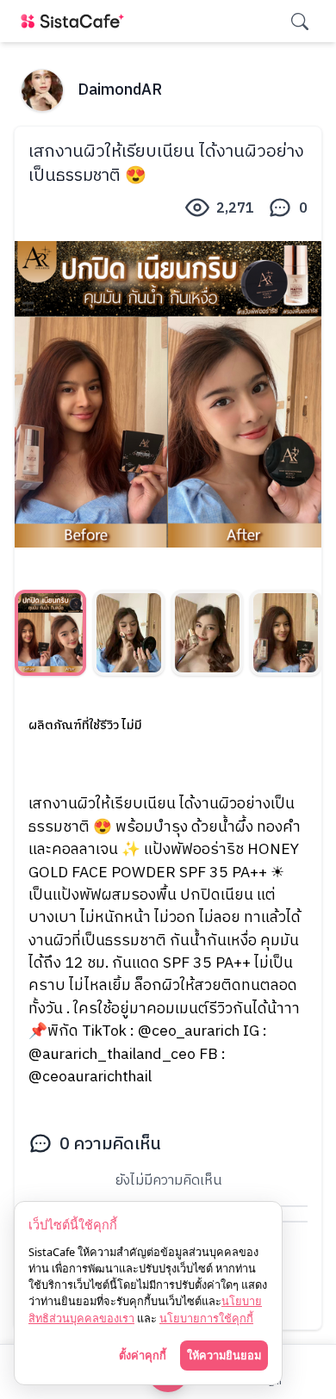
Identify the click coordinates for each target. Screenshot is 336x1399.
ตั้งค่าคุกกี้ (142, 1355)
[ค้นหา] (299, 21)
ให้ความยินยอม (224, 1355)
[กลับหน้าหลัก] (76, 21)
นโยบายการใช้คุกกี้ (206, 1318)
